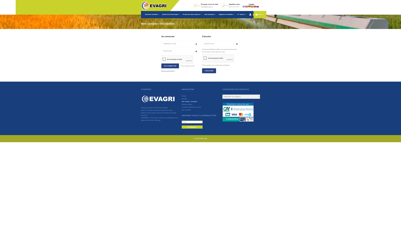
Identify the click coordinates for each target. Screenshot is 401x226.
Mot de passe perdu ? (168, 71)
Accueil (184, 96)
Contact (260, 14)
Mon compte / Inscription (189, 101)
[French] (244, 7)
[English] (247, 7)
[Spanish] (252, 7)
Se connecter (170, 66)
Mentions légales (187, 104)
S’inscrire (209, 71)
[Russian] (257, 7)
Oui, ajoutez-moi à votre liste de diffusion (216, 65)
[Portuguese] (255, 7)
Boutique (184, 99)
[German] (249, 7)
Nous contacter (186, 110)
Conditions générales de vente (191, 107)
